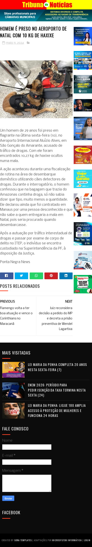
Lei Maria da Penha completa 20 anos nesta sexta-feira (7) (57, 367)
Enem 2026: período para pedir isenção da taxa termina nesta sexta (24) (57, 389)
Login (87, 540)
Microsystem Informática (67, 540)
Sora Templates (23, 540)
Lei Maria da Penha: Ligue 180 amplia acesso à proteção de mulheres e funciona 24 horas (57, 410)
